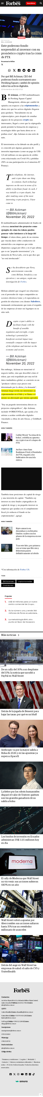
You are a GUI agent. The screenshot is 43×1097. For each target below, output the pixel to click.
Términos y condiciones (10, 1059)
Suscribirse (31, 3)
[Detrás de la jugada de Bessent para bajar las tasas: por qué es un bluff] (21, 695)
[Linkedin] (33, 70)
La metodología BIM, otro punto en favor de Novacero (21, 620)
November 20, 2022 (20, 217)
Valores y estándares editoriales (21, 1062)
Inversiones (8, 585)
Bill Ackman (8, 581)
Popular (8, 596)
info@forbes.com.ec (7, 1005)
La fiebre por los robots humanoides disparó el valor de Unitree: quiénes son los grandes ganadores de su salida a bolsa (20, 797)
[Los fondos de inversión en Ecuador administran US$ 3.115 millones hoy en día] (21, 820)
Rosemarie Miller (8, 61)
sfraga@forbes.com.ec (8, 1024)
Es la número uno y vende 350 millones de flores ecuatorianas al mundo (23, 611)
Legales (23, 1059)
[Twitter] (14, 70)
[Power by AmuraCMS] (21, 1081)
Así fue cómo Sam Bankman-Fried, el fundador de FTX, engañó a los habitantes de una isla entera (29, 455)
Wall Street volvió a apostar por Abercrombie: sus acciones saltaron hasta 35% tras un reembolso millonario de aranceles (20, 925)
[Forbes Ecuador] (13, 3)
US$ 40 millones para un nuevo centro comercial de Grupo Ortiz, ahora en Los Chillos (22, 603)
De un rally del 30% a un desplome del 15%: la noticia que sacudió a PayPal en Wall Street (19, 672)
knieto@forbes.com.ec (8, 1018)
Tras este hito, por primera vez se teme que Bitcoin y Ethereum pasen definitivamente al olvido (28, 550)
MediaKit (31, 1059)
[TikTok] (34, 1074)
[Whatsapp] (9, 70)
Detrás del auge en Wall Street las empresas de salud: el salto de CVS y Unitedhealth (20, 968)
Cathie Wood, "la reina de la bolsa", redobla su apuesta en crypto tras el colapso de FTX (28, 439)
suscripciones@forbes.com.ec (11, 1031)
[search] (41, 3)
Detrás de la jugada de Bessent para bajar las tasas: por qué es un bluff (20, 713)
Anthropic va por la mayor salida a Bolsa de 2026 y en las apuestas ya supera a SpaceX (19, 753)
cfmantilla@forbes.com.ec (24, 1012)
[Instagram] (18, 1074)
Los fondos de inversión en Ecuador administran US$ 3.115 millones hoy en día (20, 840)
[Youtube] (22, 1074)
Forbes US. (25, 569)
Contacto (5, 1062)
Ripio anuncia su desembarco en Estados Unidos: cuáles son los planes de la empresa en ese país (28, 534)
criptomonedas (25, 581)
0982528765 (5, 1041)
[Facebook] (19, 70)
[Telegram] (28, 70)
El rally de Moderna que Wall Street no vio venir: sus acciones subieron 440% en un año (20, 881)
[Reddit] (23, 70)
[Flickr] (30, 1074)
